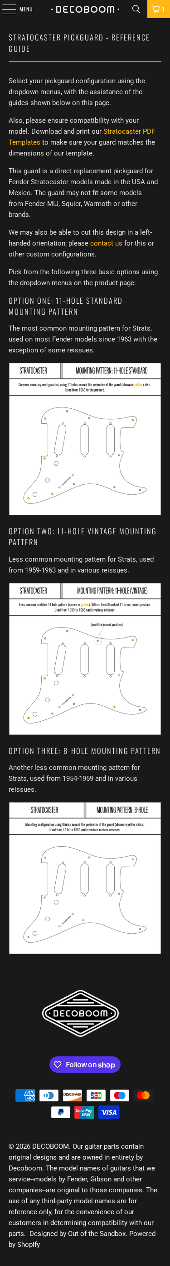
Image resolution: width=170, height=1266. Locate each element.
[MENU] (4, 9)
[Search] (136, 9)
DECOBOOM (50, 1146)
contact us (106, 243)
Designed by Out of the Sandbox (77, 1234)
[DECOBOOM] (85, 9)
